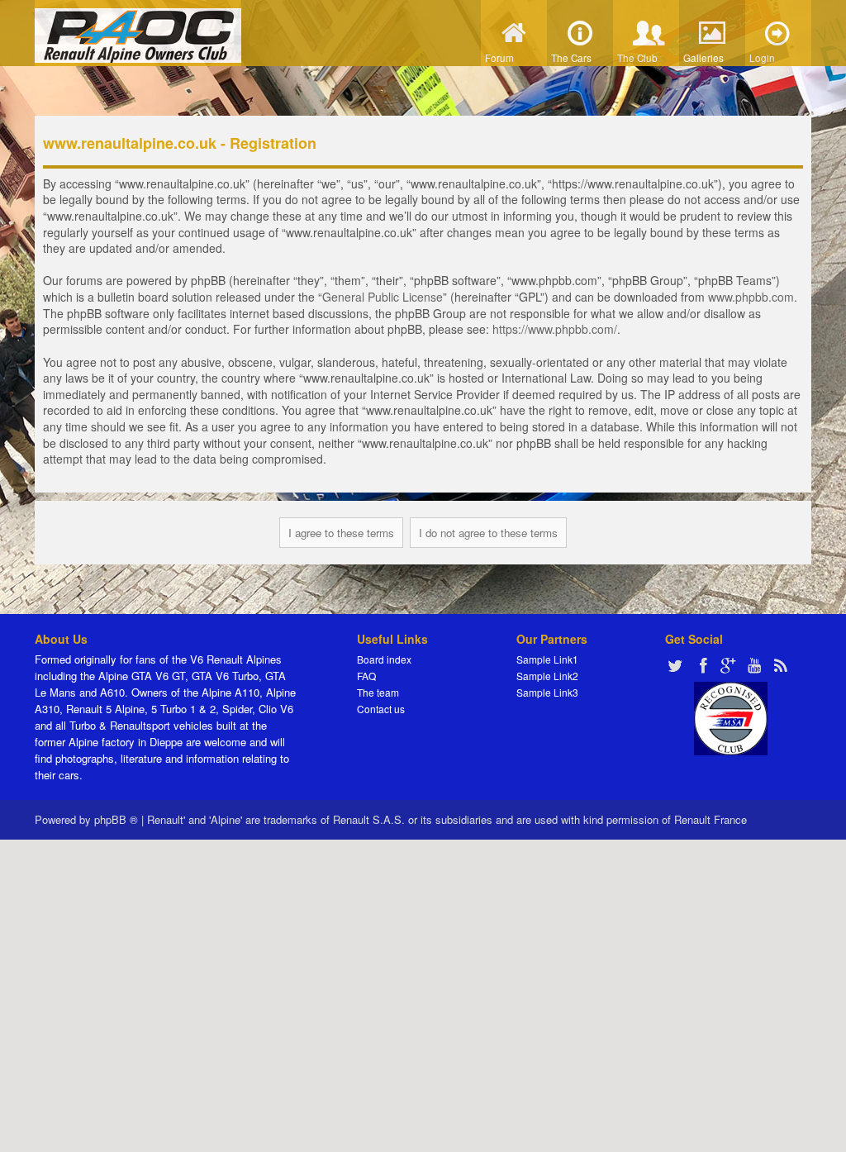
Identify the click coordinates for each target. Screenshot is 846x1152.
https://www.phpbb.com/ (554, 329)
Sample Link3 (547, 692)
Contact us (381, 709)
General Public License (382, 296)
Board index (384, 659)
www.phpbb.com (751, 296)
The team (378, 692)
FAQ (366, 676)
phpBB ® (116, 819)
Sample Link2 (547, 676)
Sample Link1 (547, 659)
